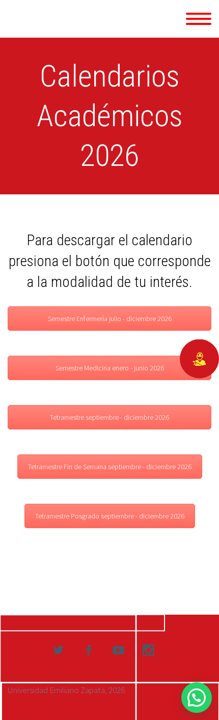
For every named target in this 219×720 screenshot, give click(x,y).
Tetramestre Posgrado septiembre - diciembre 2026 (109, 516)
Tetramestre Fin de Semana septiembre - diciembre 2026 (109, 466)
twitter (58, 650)
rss (148, 650)
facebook (88, 650)
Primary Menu (198, 19)
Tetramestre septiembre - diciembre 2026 (109, 417)
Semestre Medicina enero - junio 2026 (110, 367)
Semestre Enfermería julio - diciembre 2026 (110, 318)
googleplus (118, 650)
